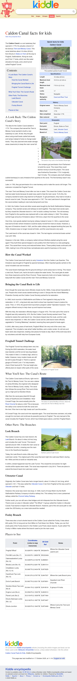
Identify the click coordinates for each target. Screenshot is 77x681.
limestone (39, 260)
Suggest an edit (59, 658)
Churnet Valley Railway (26, 496)
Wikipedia (31, 674)
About (21, 676)
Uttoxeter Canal (63, 129)
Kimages (45, 16)
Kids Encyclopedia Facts (13, 36)
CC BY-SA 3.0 (26, 672)
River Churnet (10, 404)
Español (58, 16)
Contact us (36, 676)
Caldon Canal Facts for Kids (15, 653)
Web (32, 16)
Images (38, 16)
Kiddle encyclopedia (24, 647)
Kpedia (52, 16)
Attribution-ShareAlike (26, 650)
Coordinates (32, 540)
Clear (69, 11)
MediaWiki (60, 674)
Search (73, 11)
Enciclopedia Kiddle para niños (52, 676)
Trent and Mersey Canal (22, 48)
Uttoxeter (8, 486)
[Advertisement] (38, 23)
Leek (7, 439)
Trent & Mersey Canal (61, 132)
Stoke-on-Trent (21, 54)
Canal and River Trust (61, 97)
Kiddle (7, 676)
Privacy (28, 676)
